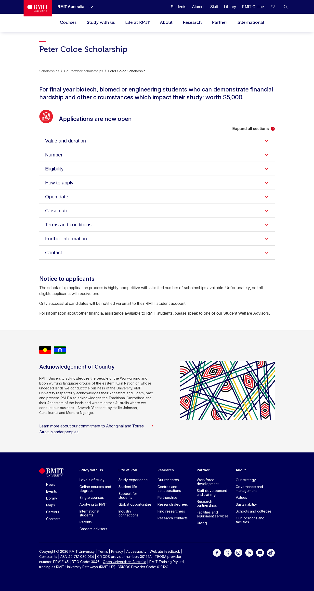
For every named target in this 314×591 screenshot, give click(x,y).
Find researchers (171, 511)
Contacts (53, 519)
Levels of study (92, 480)
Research (192, 22)
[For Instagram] (238, 552)
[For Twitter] (228, 552)
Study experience (133, 480)
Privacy (117, 551)
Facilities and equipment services (213, 514)
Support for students (127, 495)
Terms (103, 551)
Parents (85, 522)
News (50, 484)
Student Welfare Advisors (246, 313)
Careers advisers (93, 529)
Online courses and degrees (95, 489)
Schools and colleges (254, 511)
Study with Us (91, 470)
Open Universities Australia (124, 562)
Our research (168, 480)
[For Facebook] (217, 552)
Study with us (101, 22)
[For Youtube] (260, 552)
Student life (127, 487)
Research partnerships (207, 503)
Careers (52, 512)
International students (89, 513)
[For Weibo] (271, 552)
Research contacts (172, 518)
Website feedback (165, 551)
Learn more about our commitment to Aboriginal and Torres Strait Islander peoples (91, 429)
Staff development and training (212, 492)
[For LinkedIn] (249, 552)
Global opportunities (135, 504)
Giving (202, 523)
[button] (285, 7)
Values (241, 497)
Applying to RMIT (93, 504)
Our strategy (246, 480)
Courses (68, 22)
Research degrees (172, 504)
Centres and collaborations (169, 489)
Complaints (48, 556)
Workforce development (208, 482)
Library (51, 498)
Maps (50, 505)
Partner (219, 22)
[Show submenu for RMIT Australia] (89, 7)
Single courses (91, 497)
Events (51, 491)
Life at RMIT (137, 22)
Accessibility (136, 551)
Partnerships (167, 497)
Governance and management (249, 489)
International (250, 22)
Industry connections (128, 513)
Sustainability (246, 504)
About (166, 22)
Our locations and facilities (250, 520)
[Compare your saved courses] (276, 7)
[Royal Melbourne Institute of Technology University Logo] (38, 8)
